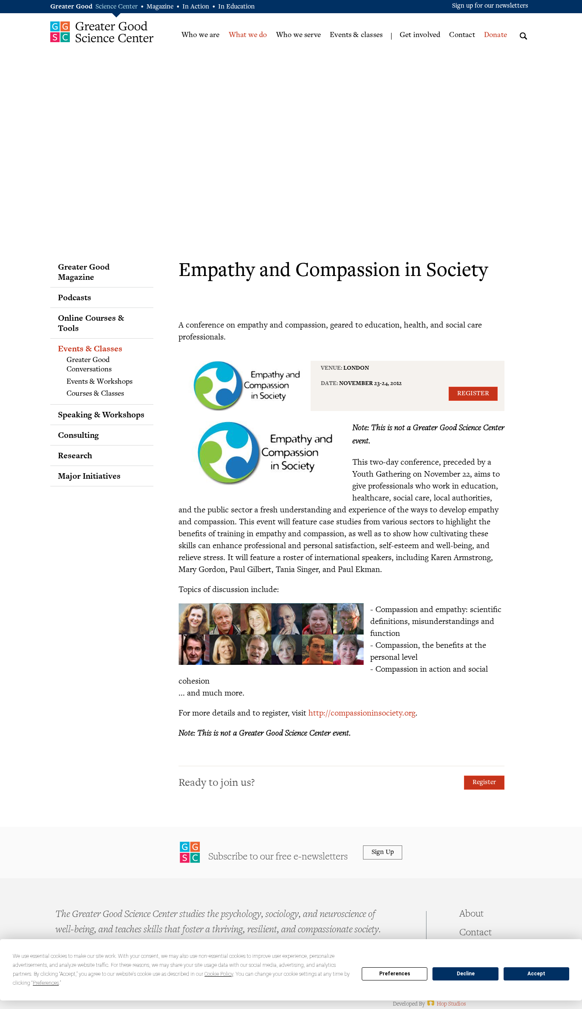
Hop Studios (446, 1004)
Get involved (420, 35)
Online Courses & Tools (91, 323)
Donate (495, 35)
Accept (536, 974)
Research (75, 455)
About (471, 914)
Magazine (160, 7)
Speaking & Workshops (101, 414)
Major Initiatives (89, 476)
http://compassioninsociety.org (361, 712)
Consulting (78, 435)
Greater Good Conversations (89, 365)
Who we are (201, 35)
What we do (248, 35)
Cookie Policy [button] (219, 974)
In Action (195, 7)
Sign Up (383, 852)
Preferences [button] (46, 983)
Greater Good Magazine (83, 272)
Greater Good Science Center (102, 32)
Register (473, 393)
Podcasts (74, 297)
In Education (236, 7)
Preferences (394, 974)
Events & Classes (90, 348)
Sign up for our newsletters (490, 6)
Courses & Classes (95, 394)
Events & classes (356, 35)
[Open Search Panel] (523, 34)
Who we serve (298, 35)
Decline (466, 974)
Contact (462, 35)
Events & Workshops (99, 382)
